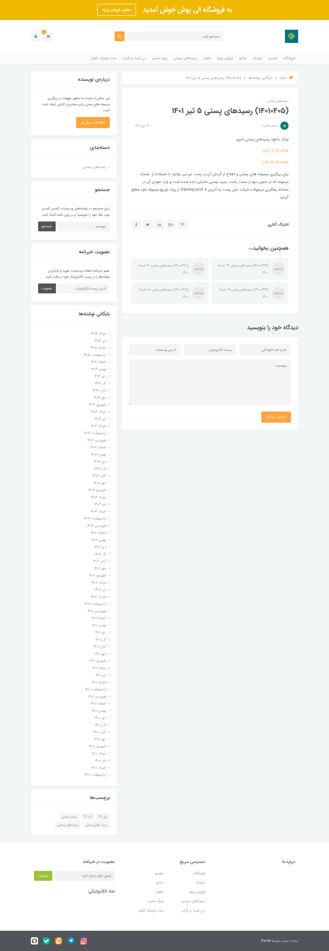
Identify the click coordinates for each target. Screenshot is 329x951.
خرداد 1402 (98, 597)
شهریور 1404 (97, 404)
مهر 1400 (100, 739)
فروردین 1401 (97, 696)
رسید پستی (69, 816)
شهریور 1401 (98, 661)
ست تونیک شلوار (103, 58)
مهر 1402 (100, 568)
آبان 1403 (99, 476)
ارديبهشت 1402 (95, 604)
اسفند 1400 (98, 703)
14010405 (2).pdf (276, 162)
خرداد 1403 (98, 511)
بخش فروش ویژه (116, 10)
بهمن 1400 (99, 711)
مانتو (242, 58)
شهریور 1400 (97, 746)
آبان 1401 (100, 646)
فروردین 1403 (96, 526)
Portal (266, 941)
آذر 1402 (100, 554)
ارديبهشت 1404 (95, 433)
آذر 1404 (100, 383)
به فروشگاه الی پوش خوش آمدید (186, 10)
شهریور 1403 (97, 490)
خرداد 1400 (98, 768)
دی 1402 (100, 547)
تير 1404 (100, 419)
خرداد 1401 (99, 682)
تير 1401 (101, 675)
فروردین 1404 (96, 440)
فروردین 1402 (97, 611)
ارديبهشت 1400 (95, 775)
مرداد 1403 (98, 497)
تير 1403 (100, 504)
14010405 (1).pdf (276, 151)
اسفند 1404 (98, 362)
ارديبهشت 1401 (95, 689)
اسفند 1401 (99, 618)
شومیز (272, 58)
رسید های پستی (96, 824)
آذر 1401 (101, 639)
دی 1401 (100, 632)
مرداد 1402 (99, 583)
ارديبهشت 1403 (95, 518)
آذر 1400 (100, 725)
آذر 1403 (100, 469)
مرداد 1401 (99, 668)
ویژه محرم (159, 58)
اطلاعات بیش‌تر (93, 122)
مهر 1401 (100, 654)
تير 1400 (100, 760)
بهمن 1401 (99, 625)
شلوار (207, 58)
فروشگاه (289, 58)
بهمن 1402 (99, 540)
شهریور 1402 (97, 575)
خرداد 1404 (98, 426)
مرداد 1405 (98, 333)
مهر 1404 (100, 397)
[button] (48, 36)
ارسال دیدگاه (276, 417)
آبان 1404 (99, 390)
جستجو (47, 226)
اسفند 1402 (98, 533)
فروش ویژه (225, 58)
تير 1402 (100, 590)
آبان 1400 (99, 732)
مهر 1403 (100, 483)
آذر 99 (88, 816)
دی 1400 (100, 718)
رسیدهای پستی (185, 58)
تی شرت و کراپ (134, 58)
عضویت (47, 288)
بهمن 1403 (98, 454)
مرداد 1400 (99, 753)
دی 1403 (100, 461)
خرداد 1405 (98, 348)
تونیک (257, 58)
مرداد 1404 (98, 412)
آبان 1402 (99, 561)
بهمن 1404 (98, 369)
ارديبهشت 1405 (95, 355)
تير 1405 (100, 341)
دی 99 (103, 816)
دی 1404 (100, 376)
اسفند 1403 (98, 447)
